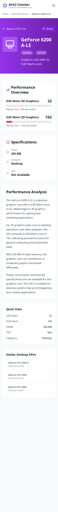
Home (5, 13)
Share (49, 28)
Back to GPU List (16, 28)
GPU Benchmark (20, 13)
